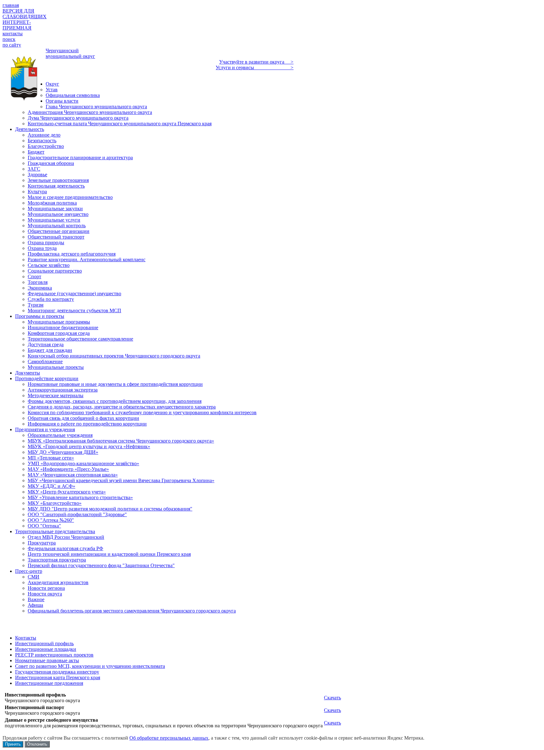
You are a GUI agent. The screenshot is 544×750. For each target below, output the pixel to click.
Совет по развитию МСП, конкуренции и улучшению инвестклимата (90, 666)
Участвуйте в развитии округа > (256, 62)
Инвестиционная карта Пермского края (57, 677)
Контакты (25, 637)
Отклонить (37, 744)
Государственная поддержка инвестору (57, 671)
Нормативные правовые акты (47, 660)
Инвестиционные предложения (49, 683)
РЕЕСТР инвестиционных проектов (54, 654)
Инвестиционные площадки (45, 649)
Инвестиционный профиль (44, 643)
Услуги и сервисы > (254, 67)
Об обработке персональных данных (168, 738)
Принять (13, 744)
